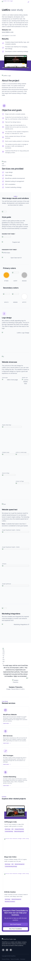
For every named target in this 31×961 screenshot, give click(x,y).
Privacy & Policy (6, 959)
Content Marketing (9, 777)
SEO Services (8, 736)
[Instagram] (10, 950)
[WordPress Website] (5, 710)
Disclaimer (22, 959)
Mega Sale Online (10, 857)
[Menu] (28, 2)
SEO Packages (8, 755)
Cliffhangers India (10, 822)
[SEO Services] (5, 731)
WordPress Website (10, 714)
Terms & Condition (15, 959)
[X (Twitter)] (7, 950)
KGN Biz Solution (10, 892)
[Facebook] (3, 950)
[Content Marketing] (5, 772)
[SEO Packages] (5, 751)
